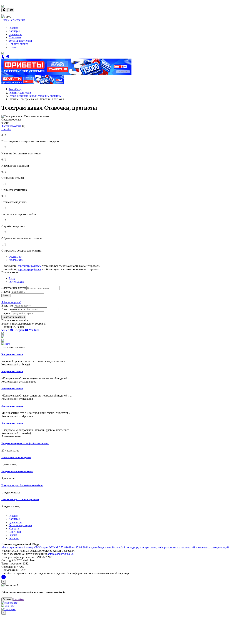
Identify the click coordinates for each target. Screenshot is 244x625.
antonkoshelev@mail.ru (61, 553)
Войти (6, 295)
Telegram (18, 330)
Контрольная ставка (12, 354)
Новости (14, 528)
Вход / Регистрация (13, 19)
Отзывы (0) (15, 256)
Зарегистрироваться (14, 317)
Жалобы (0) (16, 259)
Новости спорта (18, 43)
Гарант (13, 534)
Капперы (14, 30)
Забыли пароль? (11, 302)
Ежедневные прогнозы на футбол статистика (25, 443)
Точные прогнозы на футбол (16, 457)
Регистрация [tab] (16, 281)
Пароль (5, 291)
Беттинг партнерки (20, 40)
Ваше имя (7, 305)
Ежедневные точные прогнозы (17, 471)
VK (7, 330)
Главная (13, 27)
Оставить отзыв (11, 125)
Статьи (13, 47)
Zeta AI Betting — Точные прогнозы (20, 499)
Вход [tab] (12, 278)
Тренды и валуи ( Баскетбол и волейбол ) (22, 485)
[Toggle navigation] (2, 14)
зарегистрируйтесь (29, 265)
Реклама (14, 538)
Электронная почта (13, 309)
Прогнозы (15, 37)
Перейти (18, 599)
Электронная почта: (13, 287)
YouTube (33, 330)
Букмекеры (15, 34)
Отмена (7, 599)
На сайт (6, 129)
